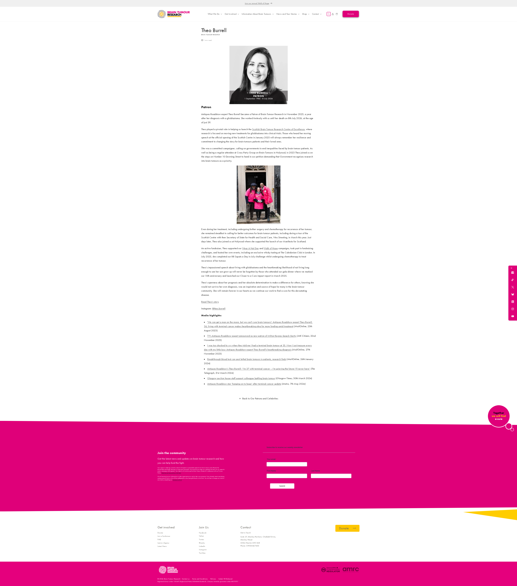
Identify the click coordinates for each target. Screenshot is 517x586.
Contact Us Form (177, 480)
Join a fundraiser (164, 536)
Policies (213, 579)
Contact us (186, 579)
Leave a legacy (163, 543)
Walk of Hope (271, 248)
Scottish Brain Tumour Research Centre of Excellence (278, 129)
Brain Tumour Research (172, 579)
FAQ (159, 539)
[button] (214, 14)
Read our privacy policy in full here (171, 473)
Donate (160, 533)
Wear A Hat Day (250, 248)
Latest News (162, 546)
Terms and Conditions (200, 579)
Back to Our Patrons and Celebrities (260, 398)
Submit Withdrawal (226, 579)
